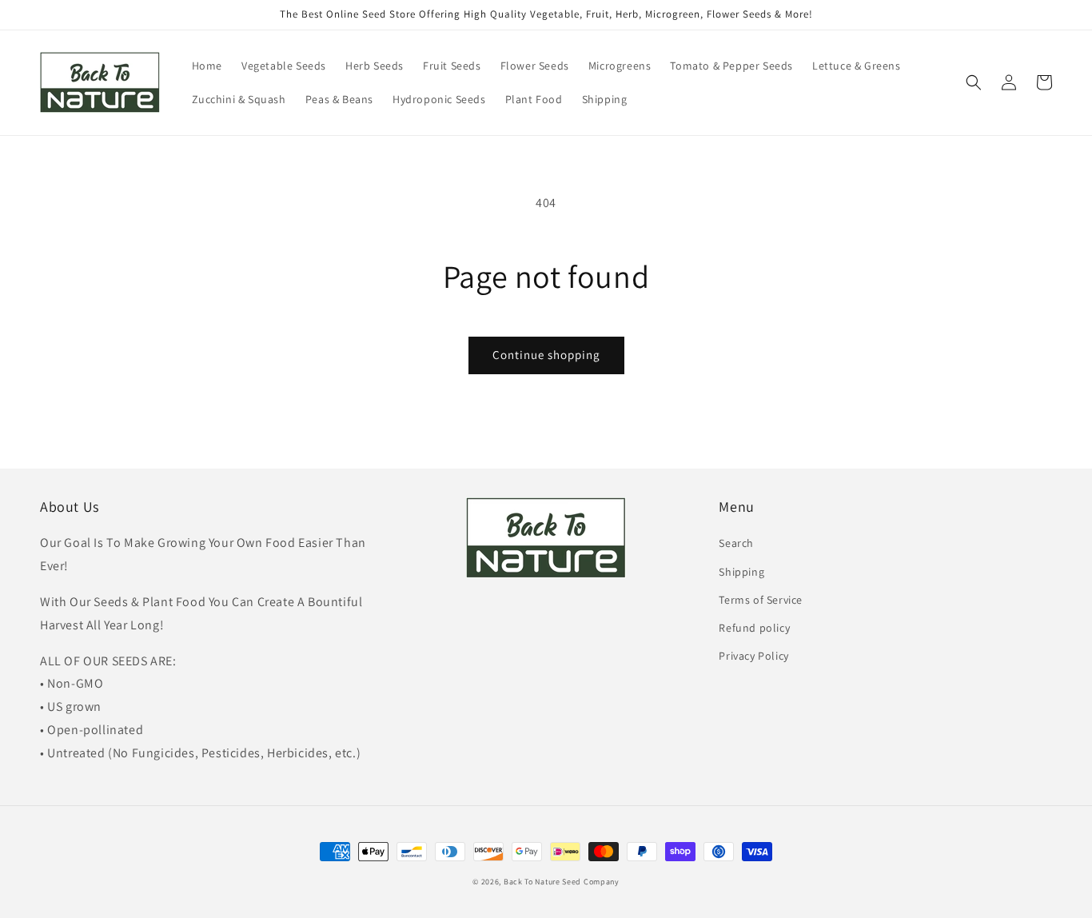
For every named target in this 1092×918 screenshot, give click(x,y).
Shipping (741, 572)
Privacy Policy (753, 656)
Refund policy (754, 628)
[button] (973, 82)
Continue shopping (546, 354)
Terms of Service (761, 600)
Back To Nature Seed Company (562, 881)
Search (736, 543)
